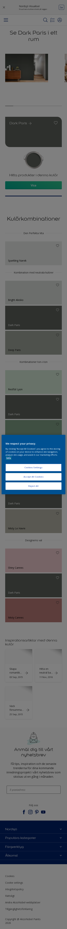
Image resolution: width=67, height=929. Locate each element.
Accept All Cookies (33, 476)
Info (8, 457)
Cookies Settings (33, 467)
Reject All (33, 486)
